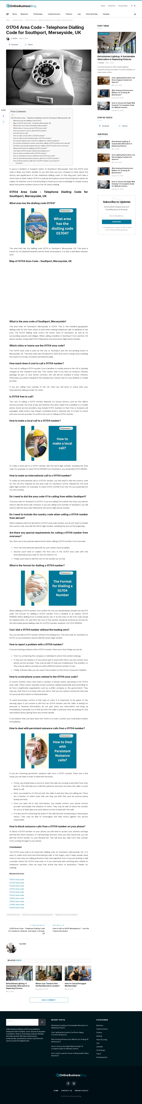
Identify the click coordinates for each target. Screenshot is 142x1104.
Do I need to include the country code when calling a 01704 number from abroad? (41, 143)
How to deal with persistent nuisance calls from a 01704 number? (36, 158)
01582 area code (16, 901)
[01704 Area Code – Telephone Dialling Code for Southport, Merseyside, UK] (48, 77)
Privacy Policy (122, 6)
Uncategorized (101, 1057)
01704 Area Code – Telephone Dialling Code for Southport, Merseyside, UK (40, 118)
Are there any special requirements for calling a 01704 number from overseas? (41, 146)
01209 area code (16, 908)
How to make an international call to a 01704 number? (32, 138)
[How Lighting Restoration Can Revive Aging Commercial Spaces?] (104, 80)
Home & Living (92, 14)
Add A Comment (49, 1000)
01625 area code (16, 898)
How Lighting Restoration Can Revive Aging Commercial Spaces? (123, 80)
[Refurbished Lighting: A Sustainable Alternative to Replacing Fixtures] (19, 973)
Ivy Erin (15, 38)
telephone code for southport (66, 915)
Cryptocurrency (54, 14)
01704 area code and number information (37, 915)
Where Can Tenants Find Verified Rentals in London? (48, 984)
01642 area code (16, 879)
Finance (69, 14)
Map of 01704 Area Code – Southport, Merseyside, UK (32, 123)
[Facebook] (3, 116)
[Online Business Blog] (21, 6)
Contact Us (111, 6)
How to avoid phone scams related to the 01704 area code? (34, 156)
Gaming (106, 14)
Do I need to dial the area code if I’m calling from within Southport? (36, 141)
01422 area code (16, 895)
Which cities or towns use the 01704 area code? (30, 128)
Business (24, 14)
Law (79, 14)
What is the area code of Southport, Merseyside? (30, 125)
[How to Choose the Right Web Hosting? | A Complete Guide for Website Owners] (104, 106)
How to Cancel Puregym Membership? (75, 984)
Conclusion (19, 163)
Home (103, 6)
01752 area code (16, 889)
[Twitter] (3, 121)
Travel (98, 1054)
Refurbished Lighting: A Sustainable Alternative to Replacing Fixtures (18, 985)
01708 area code (16, 883)
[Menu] (7, 14)
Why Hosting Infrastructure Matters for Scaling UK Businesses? (122, 92)
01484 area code (16, 904)
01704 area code (13, 915)
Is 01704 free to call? (20, 133)
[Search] (135, 14)
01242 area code (16, 892)
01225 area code (16, 886)
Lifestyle (99, 1047)
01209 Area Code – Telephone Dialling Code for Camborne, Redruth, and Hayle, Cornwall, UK (26, 930)
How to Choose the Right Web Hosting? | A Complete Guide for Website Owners (123, 105)
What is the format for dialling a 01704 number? (30, 148)
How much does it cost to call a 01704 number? (30, 131)
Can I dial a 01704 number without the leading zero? (31, 151)
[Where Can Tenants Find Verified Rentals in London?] (49, 973)
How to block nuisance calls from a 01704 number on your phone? (36, 161)
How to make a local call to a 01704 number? (29, 136)
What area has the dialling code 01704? (27, 120)
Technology (37, 14)
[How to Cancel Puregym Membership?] (78, 973)
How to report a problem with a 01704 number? (30, 153)
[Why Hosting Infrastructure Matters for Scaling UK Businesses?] (104, 93)
